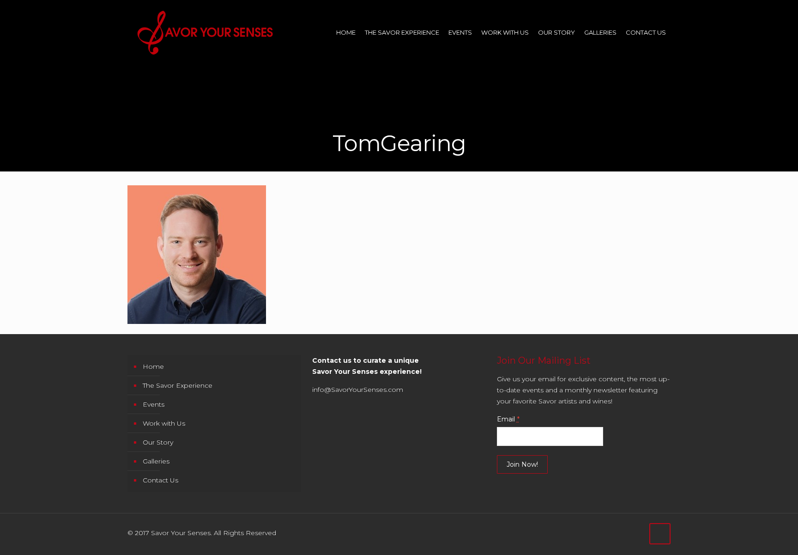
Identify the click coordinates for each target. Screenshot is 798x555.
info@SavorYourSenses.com (357, 389)
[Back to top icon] (660, 533)
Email (508, 419)
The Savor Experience (177, 385)
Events (153, 404)
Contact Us (160, 480)
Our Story (158, 442)
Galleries (156, 461)
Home (153, 366)
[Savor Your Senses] (205, 32)
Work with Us (164, 423)
